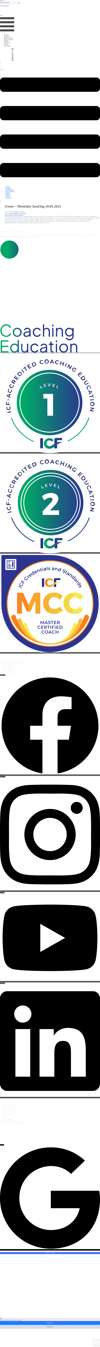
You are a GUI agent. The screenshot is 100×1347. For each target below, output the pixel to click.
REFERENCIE (8, 38)
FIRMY (6, 41)
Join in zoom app (18, 215)
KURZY (6, 35)
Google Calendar (14, 213)
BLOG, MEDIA (8, 39)
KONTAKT (7, 46)
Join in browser (9, 215)
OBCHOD (7, 42)
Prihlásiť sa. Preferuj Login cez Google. (18, 1315)
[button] (7, 24)
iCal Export (23, 213)
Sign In (32, 1315)
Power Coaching (4, 5)
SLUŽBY (6, 36)
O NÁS (6, 44)
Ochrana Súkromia (39, 1284)
